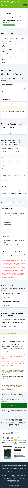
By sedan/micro (7, 222)
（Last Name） (18, 151)
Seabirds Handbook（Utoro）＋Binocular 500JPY (14, 241)
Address (4, 157)
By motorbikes (7, 224)
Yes (4, 297)
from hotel (7, 213)
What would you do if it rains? (9, 248)
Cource (4, 91)
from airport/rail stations (18, 213)
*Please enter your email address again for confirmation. (13, 179)
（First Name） (5, 151)
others (23, 215)
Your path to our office (8, 208)
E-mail (3, 168)
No (8, 297)
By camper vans (7, 230)
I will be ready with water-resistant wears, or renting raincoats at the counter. (13, 254)
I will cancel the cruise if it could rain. (12, 251)
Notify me (6, 326)
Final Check (14, 405)
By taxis (5, 232)
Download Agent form (9, 25)
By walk (6, 226)
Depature (4, 99)
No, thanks (13, 326)
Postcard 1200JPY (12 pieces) (11, 244)
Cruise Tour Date (6, 84)
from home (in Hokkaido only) (12, 215)
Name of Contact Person (8, 148)
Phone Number (6, 186)
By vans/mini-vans (8, 228)
